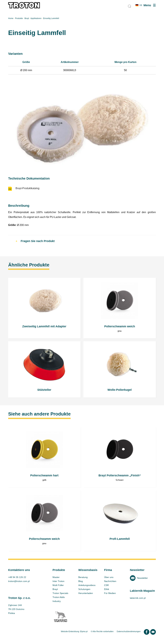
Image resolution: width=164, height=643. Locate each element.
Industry (57, 601)
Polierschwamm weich (119, 308)
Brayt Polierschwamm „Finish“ (119, 457)
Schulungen (84, 589)
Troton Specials (60, 593)
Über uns (108, 577)
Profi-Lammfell (119, 520)
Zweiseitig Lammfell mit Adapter (44, 308)
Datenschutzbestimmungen (129, 631)
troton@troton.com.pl (19, 581)
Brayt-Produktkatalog (27, 188)
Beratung (83, 577)
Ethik (106, 589)
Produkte (19, 18)
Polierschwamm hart (44, 457)
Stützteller (44, 369)
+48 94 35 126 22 (17, 577)
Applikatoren (35, 18)
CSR (106, 585)
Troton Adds (59, 597)
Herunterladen (85, 593)
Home (10, 18)
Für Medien (110, 593)
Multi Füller (58, 585)
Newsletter (142, 578)
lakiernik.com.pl (138, 598)
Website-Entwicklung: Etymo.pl (74, 631)
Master (56, 577)
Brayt (27, 18)
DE (140, 5)
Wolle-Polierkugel (119, 369)
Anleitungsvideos (86, 585)
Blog (80, 581)
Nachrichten (110, 581)
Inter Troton (58, 581)
